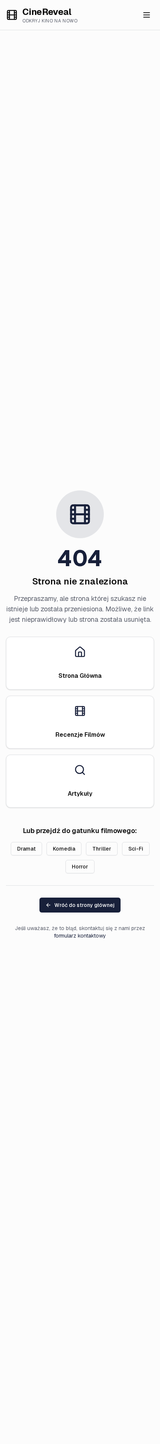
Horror (80, 866)
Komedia (64, 848)
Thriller (101, 848)
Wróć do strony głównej (84, 905)
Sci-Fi (135, 848)
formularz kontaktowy (80, 935)
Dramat (26, 848)
